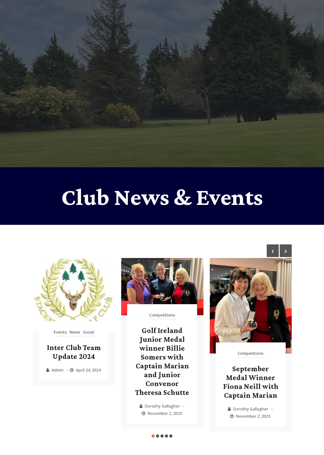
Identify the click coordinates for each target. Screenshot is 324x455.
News (75, 332)
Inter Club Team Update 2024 (74, 351)
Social (88, 332)
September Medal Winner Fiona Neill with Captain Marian (250, 381)
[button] (153, 436)
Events (60, 332)
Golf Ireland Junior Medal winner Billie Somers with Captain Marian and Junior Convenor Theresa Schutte (162, 361)
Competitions (162, 315)
